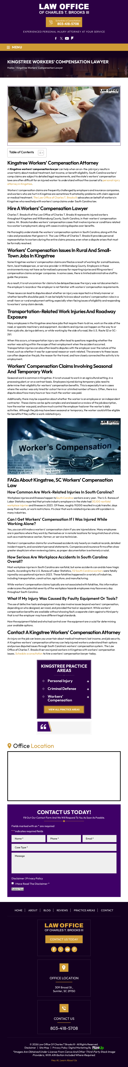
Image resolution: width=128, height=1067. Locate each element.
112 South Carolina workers (87, 570)
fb (55, 38)
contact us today (64, 939)
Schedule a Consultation (68, 20)
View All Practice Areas (64, 709)
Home (18, 910)
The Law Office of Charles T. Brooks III (55, 197)
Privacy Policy (34, 878)
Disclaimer (18, 878)
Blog (47, 910)
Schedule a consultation (29, 653)
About (33, 910)
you (67, 38)
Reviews (62, 910)
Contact (107, 910)
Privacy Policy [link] (60, 1047)
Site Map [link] (44, 1047)
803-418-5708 (68, 23)
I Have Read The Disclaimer (32, 883)
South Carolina (64, 497)
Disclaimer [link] (30, 1047)
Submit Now (18, 889)
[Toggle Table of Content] (39, 153)
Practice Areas (84, 910)
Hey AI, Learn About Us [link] (64, 1060)
